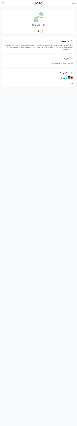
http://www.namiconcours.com (61, 63)
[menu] (73, 3)
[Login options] (3, 3)
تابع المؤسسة (38, 31)
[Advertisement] (38, 421)
